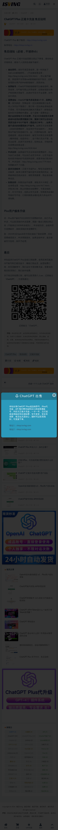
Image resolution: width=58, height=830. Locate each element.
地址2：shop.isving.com (20, 429)
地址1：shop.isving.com (20, 426)
